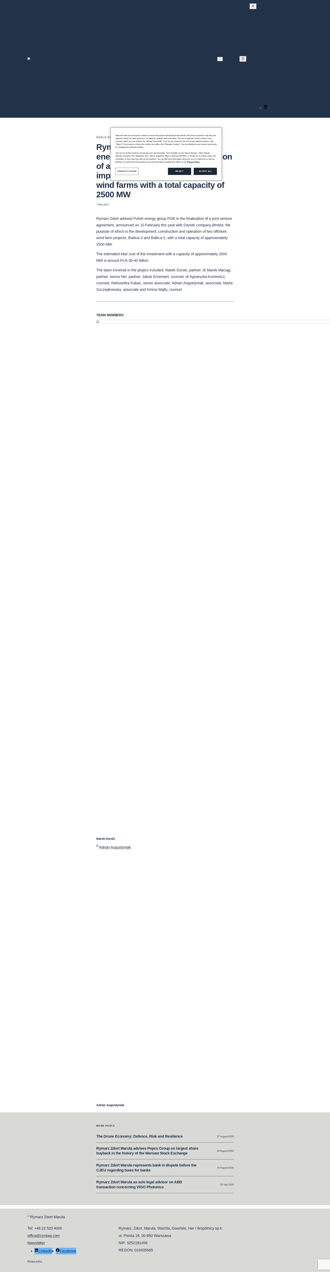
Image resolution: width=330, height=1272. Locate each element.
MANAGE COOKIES (127, 171)
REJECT (179, 171)
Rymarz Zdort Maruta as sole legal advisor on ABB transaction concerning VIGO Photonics (139, 1184)
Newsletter (36, 1243)
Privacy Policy (193, 162)
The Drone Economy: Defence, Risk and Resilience (139, 1136)
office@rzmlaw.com (44, 1236)
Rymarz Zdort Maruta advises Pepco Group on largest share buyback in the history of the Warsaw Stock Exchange (147, 1150)
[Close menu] (253, 6)
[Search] (220, 59)
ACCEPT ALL (205, 171)
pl (234, 59)
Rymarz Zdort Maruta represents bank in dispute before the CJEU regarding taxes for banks (146, 1167)
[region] (166, 154)
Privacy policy (35, 1261)
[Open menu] (242, 59)
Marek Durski (105, 838)
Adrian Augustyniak (110, 1105)
